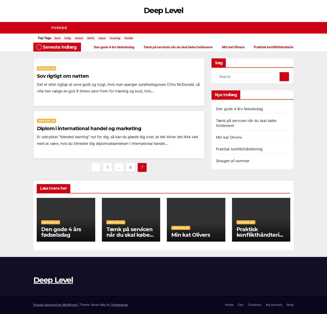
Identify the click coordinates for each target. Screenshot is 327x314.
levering (115, 38)
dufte (90, 38)
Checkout (254, 304)
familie (128, 38)
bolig (68, 38)
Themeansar (119, 304)
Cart (241, 304)
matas (79, 38)
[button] (292, 28)
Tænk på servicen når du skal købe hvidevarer (129, 235)
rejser (102, 38)
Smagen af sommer (232, 161)
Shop (290, 304)
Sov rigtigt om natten (63, 76)
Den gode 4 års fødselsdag (239, 109)
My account (274, 304)
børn (57, 38)
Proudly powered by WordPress (55, 304)
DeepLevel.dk (46, 68)
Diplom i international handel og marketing (89, 128)
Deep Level (163, 10)
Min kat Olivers (229, 137)
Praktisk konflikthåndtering (239, 149)
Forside (59, 28)
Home (229, 304)
